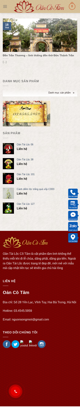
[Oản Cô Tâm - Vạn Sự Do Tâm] (39, 6)
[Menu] (5, 6)
